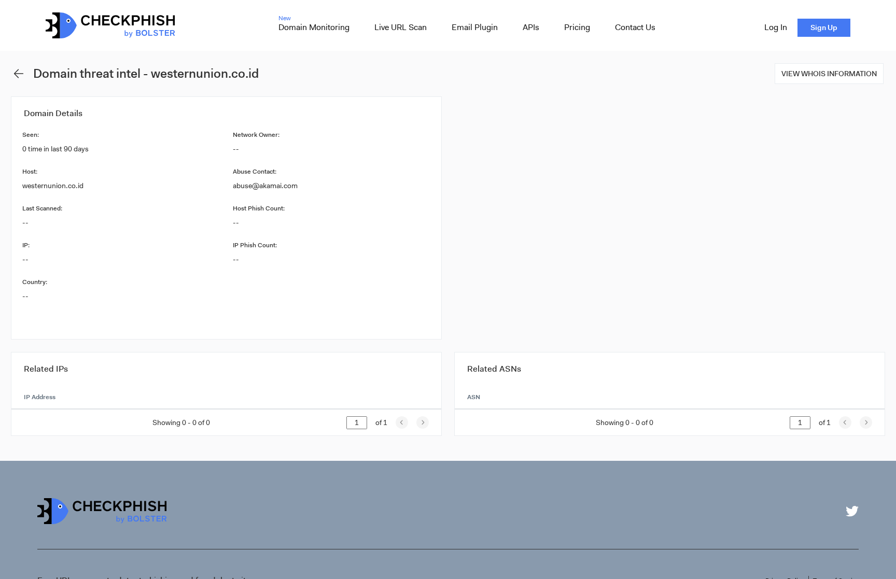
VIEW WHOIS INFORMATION (829, 73)
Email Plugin (475, 27)
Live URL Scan (400, 27)
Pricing (577, 27)
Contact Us (635, 27)
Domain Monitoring (313, 27)
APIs (531, 27)
